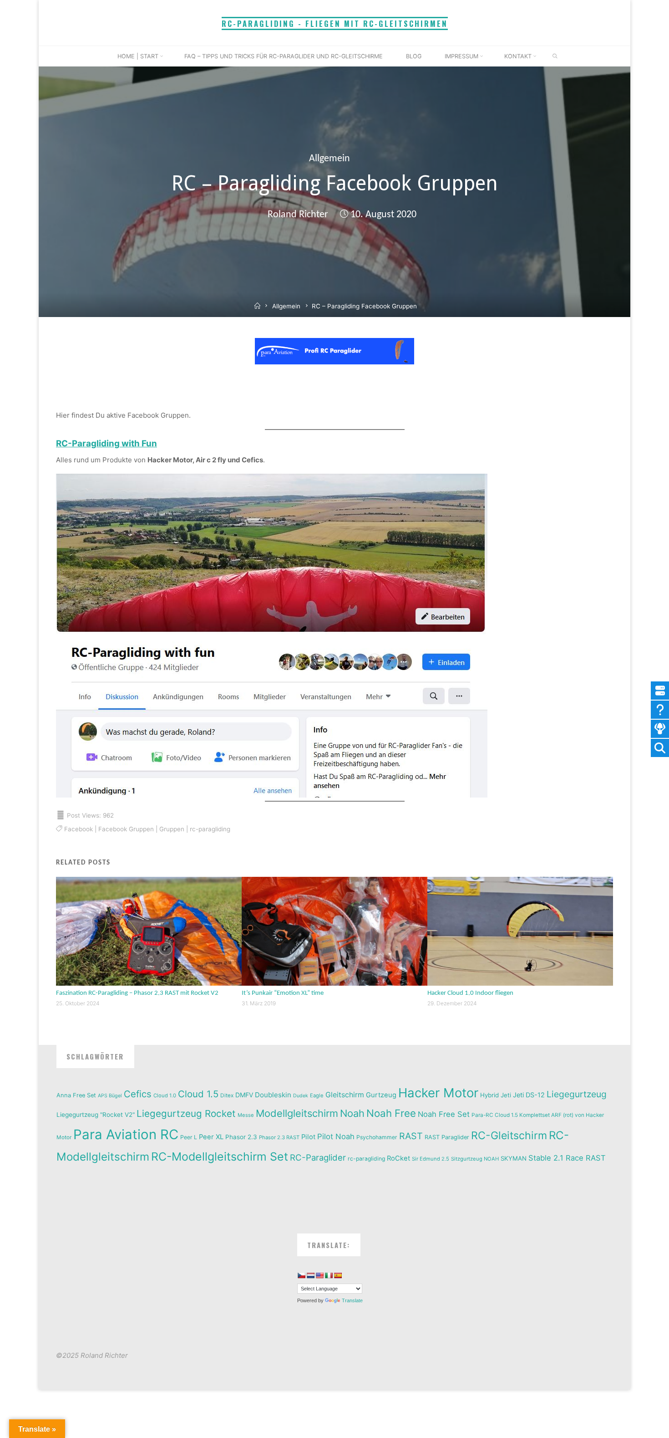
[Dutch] (310, 1275)
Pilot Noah (336, 1136)
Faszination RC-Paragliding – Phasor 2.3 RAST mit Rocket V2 (137, 993)
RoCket (398, 1158)
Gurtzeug (381, 1095)
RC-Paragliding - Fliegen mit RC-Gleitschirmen (335, 23)
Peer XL (211, 1137)
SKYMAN (514, 1158)
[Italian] (328, 1275)
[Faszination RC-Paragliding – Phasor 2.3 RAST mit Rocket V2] (149, 930)
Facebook (78, 829)
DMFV (244, 1095)
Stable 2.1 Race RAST (567, 1157)
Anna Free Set (76, 1095)
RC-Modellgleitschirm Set (219, 1156)
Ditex (226, 1095)
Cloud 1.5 (198, 1094)
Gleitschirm (344, 1094)
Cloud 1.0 (164, 1095)
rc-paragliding (209, 829)
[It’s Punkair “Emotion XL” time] (334, 930)
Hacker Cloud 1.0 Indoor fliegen (470, 993)
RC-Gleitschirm (509, 1135)
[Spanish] (338, 1275)
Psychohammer (376, 1137)
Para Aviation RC (125, 1134)
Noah (352, 1113)
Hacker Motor (438, 1092)
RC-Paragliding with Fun (106, 443)
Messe (246, 1115)
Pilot (308, 1137)
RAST (411, 1136)
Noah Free (391, 1113)
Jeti (506, 1095)
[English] (319, 1275)
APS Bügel (110, 1096)
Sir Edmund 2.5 (430, 1159)
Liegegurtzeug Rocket (186, 1113)
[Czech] (301, 1275)
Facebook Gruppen (125, 829)
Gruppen (171, 829)
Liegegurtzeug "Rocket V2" (95, 1114)
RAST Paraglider (447, 1137)
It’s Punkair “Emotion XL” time (283, 993)
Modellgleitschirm (297, 1113)
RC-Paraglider (318, 1157)
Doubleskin (273, 1094)
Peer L (188, 1137)
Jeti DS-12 (529, 1095)
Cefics (138, 1094)
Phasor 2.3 (241, 1137)
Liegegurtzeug (577, 1094)
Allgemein (329, 159)
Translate (352, 1300)
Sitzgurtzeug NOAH (475, 1159)
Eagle (317, 1095)
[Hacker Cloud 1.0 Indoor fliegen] (520, 930)
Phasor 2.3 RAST (279, 1137)
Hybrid (489, 1095)
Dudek (300, 1096)
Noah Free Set (444, 1114)
